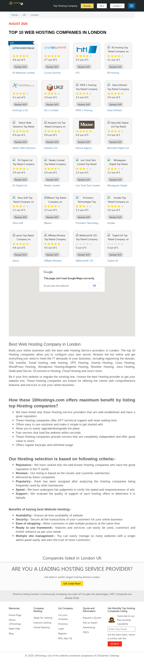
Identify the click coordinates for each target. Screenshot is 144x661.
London (116, 5)
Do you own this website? (56, 286)
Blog (11, 633)
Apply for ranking (43, 617)
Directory (63, 623)
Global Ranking (42, 627)
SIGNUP (114, 643)
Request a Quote (92, 617)
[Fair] (17, 56)
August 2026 (18, 24)
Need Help (14, 628)
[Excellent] (27, 56)
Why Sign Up (65, 638)
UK (101, 5)
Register (62, 633)
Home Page (15, 615)
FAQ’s (86, 632)
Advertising (89, 627)
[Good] (20, 56)
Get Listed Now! (72, 583)
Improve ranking (42, 622)
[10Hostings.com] (15, 3)
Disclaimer (103, 655)
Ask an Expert (90, 622)
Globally (87, 5)
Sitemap (114, 655)
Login (61, 628)
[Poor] (14, 56)
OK (94, 285)
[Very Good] (24, 56)
